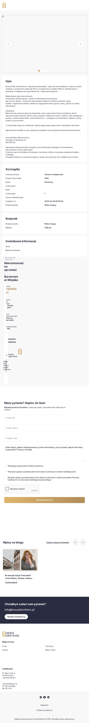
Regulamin (44, 705)
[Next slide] (83, 542)
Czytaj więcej (11, 582)
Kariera (5, 650)
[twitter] (41, 697)
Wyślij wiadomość (45, 500)
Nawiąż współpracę (16, 617)
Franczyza (49, 646)
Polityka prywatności (44, 710)
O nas (4, 646)
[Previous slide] (75, 542)
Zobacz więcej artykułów (57, 542)
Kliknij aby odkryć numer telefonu (6, 366)
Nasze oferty (50, 650)
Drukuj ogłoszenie (12, 355)
